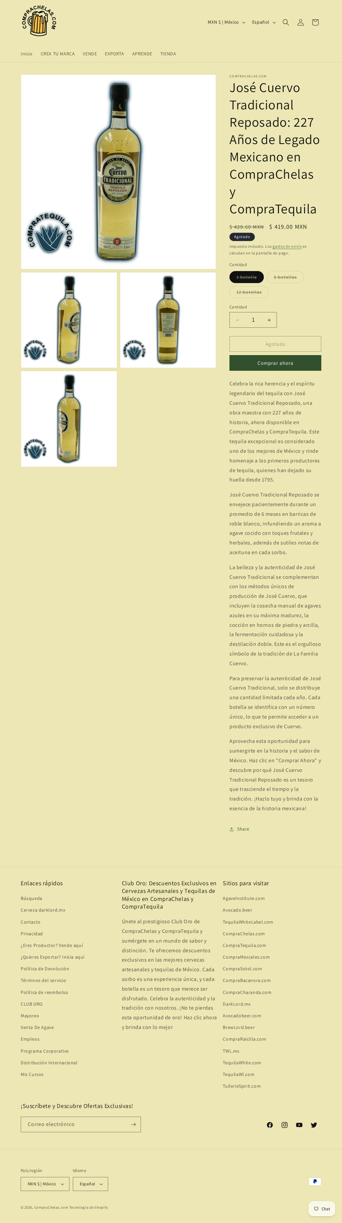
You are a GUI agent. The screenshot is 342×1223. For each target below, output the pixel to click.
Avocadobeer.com (242, 1016)
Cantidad (238, 307)
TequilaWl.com (238, 1074)
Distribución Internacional (49, 1063)
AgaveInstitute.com (244, 898)
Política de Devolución (45, 969)
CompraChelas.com (244, 934)
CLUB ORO (32, 1004)
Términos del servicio (43, 980)
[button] (286, 22)
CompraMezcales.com (246, 957)
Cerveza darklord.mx (43, 910)
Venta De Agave (37, 1027)
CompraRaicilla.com (244, 1039)
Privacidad (32, 934)
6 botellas (289, 278)
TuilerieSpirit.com (242, 1086)
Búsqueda (31, 898)
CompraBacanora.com (247, 980)
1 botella (250, 278)
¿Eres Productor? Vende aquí (52, 945)
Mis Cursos (32, 1074)
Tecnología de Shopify (88, 1207)
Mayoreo (30, 1016)
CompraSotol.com (242, 969)
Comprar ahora (276, 363)
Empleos (30, 1039)
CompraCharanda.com (247, 992)
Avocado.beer (237, 910)
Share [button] (243, 829)
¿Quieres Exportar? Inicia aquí (52, 957)
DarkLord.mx (237, 1004)
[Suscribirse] (133, 1124)
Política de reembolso (44, 992)
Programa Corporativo (45, 1051)
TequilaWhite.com (242, 1063)
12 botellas (252, 293)
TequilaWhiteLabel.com (248, 922)
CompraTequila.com (244, 945)
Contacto (31, 922)
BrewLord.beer (239, 1027)
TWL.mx (231, 1051)
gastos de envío (287, 246)
